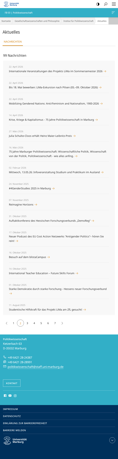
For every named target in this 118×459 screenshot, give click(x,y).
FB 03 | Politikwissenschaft (114, 12)
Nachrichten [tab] (13, 41)
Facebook (5, 396)
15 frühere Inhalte (6, 323)
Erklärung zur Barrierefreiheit (25, 423)
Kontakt (11, 383)
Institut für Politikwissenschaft (78, 20)
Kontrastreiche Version (98, 4)
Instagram (15, 396)
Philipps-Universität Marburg (20, 445)
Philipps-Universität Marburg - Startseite (12, 4)
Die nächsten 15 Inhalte (61, 323)
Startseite (6, 20)
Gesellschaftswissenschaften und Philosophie (37, 20)
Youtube (10, 396)
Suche (106, 4)
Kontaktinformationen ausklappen (112, 440)
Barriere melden (14, 430)
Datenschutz (12, 416)
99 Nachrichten (14, 55)
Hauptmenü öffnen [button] (114, 4)
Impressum (10, 409)
